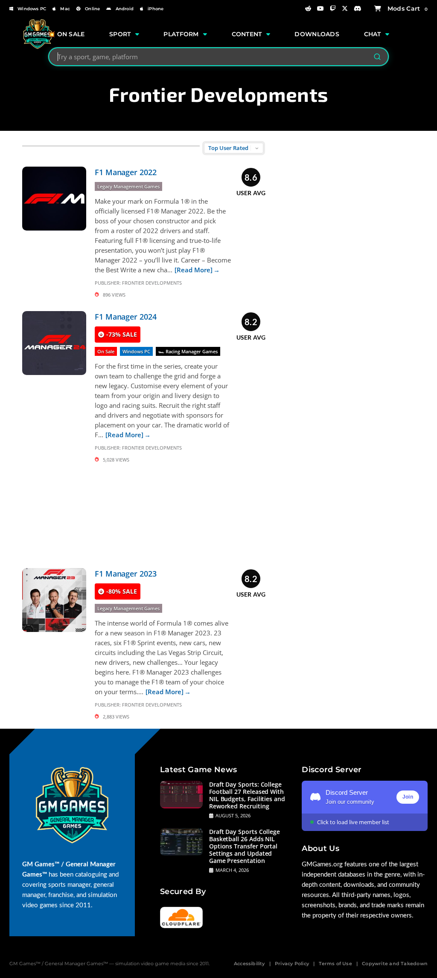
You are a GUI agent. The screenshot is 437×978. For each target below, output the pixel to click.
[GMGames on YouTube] (320, 8)
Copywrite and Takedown (395, 963)
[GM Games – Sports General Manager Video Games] (37, 47)
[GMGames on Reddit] (308, 8)
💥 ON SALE (66, 34)
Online (92, 9)
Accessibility (249, 963)
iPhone (155, 9)
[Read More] (194, 269)
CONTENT (247, 34)
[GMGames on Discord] (357, 8)
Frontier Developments (152, 283)
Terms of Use (335, 963)
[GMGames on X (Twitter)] (345, 8)
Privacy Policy (292, 963)
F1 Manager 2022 (126, 172)
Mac (65, 9)
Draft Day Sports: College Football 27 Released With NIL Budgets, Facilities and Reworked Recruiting (247, 795)
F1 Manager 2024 (126, 317)
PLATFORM (180, 34)
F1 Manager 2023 (126, 573)
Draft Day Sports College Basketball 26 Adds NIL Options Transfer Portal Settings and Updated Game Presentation (244, 846)
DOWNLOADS (316, 34)
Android (125, 9)
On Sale (105, 351)
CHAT (372, 34)
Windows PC (31, 9)
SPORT (120, 34)
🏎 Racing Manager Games (188, 351)
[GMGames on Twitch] (333, 8)
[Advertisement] (143, 514)
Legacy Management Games (128, 186)
